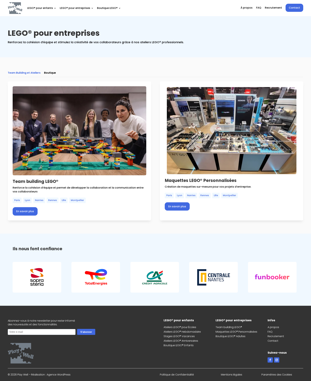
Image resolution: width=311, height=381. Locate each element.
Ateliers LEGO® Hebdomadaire (182, 332)
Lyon (27, 200)
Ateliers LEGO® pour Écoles (180, 327)
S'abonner (86, 332)
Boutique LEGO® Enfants (179, 345)
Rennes (52, 200)
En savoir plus (25, 211)
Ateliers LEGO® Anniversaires (181, 341)
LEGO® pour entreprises (75, 8)
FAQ (258, 8)
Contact (294, 8)
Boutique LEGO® (107, 8)
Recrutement (273, 8)
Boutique (50, 73)
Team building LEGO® (229, 327)
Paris (17, 200)
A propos (273, 327)
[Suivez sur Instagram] (276, 360)
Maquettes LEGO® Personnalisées (236, 332)
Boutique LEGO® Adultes (230, 336)
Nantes (39, 200)
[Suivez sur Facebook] (270, 360)
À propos (247, 8)
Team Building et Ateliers (24, 73)
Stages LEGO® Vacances (179, 336)
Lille (64, 200)
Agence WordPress (58, 374)
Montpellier (77, 200)
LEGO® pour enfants (40, 8)
